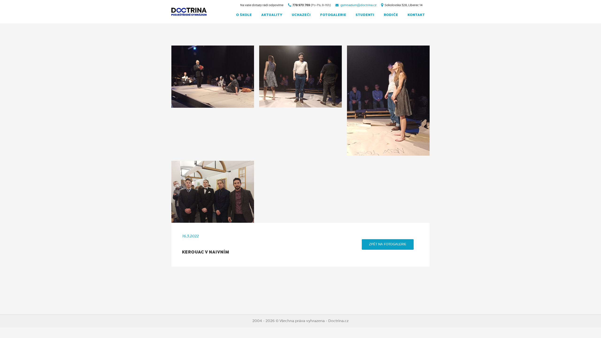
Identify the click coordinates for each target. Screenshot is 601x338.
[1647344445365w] (388, 101)
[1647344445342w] (300, 77)
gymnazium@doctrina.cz (358, 5)
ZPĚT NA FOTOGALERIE (387, 244)
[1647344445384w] (212, 192)
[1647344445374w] (212, 77)
